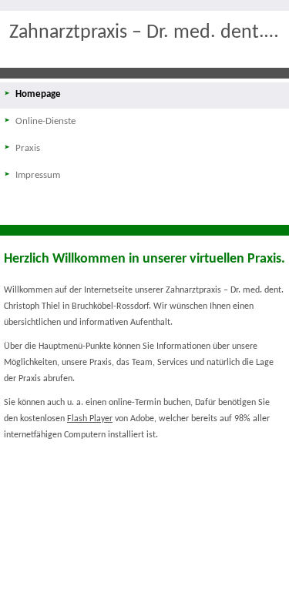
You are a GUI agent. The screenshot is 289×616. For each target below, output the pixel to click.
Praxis (27, 148)
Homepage (38, 94)
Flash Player (90, 419)
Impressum (37, 175)
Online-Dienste (45, 121)
